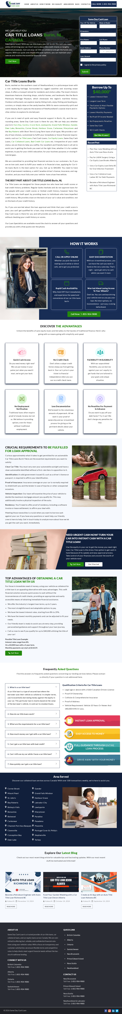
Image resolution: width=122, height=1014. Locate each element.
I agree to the (95, 65)
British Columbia (73, 935)
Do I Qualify (57, 4)
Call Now (12, 61)
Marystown (69, 128)
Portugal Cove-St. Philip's (46, 830)
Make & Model (104, 23)
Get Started (93, 564)
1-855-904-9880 (22, 967)
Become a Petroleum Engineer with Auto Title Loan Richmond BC (102, 185)
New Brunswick (73, 954)
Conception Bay (15, 835)
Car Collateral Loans (20, 141)
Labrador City (41, 802)
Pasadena (39, 821)
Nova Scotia (71, 963)
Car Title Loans (25, 138)
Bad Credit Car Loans (40, 141)
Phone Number (105, 48)
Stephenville (40, 835)
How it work (45, 4)
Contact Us (85, 4)
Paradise (38, 816)
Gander (74, 125)
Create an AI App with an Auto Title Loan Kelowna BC (58, 896)
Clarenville (12, 830)
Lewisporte (46, 125)
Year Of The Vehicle (87, 23)
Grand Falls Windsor (61, 125)
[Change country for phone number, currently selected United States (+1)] (102, 51)
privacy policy (100, 65)
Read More (11, 906)
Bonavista (19, 128)
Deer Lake (9, 128)
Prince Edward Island (75, 959)
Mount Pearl (13, 793)
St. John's (12, 798)
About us (34, 4)
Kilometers (84, 31)
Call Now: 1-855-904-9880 (104, 4)
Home (26, 4)
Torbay (38, 840)
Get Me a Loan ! (101, 135)
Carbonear (58, 128)
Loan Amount (85, 56)
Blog (77, 4)
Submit (85, 71)
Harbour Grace (45, 128)
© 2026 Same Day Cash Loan (15, 1010)
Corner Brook (31, 128)
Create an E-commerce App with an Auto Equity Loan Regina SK (99, 895)
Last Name (103, 40)
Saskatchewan (72, 949)
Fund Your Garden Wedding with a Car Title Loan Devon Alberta (22, 896)
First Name (85, 40)
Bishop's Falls (14, 807)
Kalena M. (11, 901)
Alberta (70, 940)
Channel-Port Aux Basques (19, 826)
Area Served (69, 4)
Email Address (86, 48)
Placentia (39, 826)
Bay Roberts (14, 131)
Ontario (70, 944)
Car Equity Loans (55, 138)
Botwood (12, 816)
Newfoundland (72, 968)
